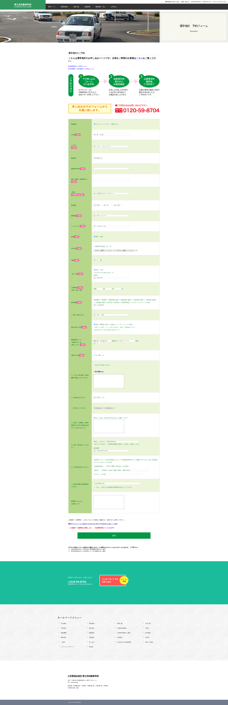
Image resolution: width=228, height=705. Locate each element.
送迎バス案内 (149, 642)
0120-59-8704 (77, 581)
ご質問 (63, 642)
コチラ (112, 528)
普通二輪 (119, 623)
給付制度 (148, 633)
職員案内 (91, 633)
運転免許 (63, 637)
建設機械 (63, 633)
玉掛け (147, 628)
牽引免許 (91, 628)
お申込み (114, 6)
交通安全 (91, 637)
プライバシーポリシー (67, 646)
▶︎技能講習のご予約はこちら (77, 66)
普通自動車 (64, 6)
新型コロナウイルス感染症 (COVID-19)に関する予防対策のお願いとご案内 (94, 524)
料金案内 (91, 623)
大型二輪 (148, 623)
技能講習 (87, 6)
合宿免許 (119, 637)
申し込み (91, 642)
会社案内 (63, 623)
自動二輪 (76, 6)
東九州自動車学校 (22, 4)
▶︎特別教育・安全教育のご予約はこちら (81, 69)
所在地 (147, 637)
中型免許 (63, 628)
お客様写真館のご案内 (123, 633)
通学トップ (51, 6)
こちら (139, 58)
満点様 (91, 646)
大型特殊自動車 (121, 628)
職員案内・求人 (101, 6)
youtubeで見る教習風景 (124, 642)
